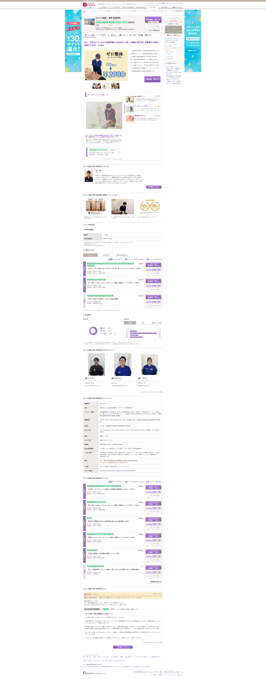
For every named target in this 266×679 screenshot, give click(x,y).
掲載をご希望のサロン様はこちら (173, 672)
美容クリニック (177, 7)
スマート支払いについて (172, 67)
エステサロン (165, 7)
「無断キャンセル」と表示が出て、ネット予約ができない (173, 82)
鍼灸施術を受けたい (156, 656)
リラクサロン (152, 7)
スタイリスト (169, 52)
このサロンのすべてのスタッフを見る (152, 392)
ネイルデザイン (170, 58)
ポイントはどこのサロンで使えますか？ (173, 73)
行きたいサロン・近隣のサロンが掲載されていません (173, 69)
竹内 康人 (91, 378)
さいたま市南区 (114, 656)
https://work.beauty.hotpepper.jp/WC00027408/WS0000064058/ (118, 470)
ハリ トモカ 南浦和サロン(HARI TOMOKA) (140, 666)
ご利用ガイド (180, 674)
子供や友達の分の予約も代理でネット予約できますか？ (173, 77)
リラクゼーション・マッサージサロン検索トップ (102, 11)
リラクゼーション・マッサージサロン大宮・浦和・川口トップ (155, 11)
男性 (143, 323)
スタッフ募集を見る (154, 30)
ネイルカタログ (140, 7)
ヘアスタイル (116, 7)
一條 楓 (143, 378)
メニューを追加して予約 (154, 269)
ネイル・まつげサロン (128, 7)
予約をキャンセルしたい (172, 80)
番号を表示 (103, 403)
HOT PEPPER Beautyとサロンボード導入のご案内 (148, 672)
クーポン (168, 54)
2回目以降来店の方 (122, 255)
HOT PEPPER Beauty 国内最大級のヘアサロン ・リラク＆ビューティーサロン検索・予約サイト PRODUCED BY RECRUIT (89, 5)
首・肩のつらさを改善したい (142, 656)
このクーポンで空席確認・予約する (153, 264)
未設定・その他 (156, 323)
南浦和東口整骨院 (107, 666)
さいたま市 (105, 656)
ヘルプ (181, 3)
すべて (91, 255)
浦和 (95, 656)
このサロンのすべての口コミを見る (153, 642)
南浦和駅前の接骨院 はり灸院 (95, 666)
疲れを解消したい (129, 656)
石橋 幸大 (118, 378)
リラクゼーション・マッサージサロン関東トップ (127, 11)
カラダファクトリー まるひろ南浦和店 (120, 666)
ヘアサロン (104, 7)
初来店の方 (106, 255)
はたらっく (85, 666)
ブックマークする (154, 26)
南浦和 (121, 656)
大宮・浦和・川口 (87, 656)
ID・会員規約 (154, 674)
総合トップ (85, 11)
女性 (130, 323)
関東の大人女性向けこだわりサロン (91, 660)
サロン (167, 50)
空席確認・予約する (153, 21)
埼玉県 (99, 656)
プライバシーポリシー (169, 674)
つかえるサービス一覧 (171, 40)
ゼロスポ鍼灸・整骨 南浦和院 (108, 18)
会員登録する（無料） (173, 24)
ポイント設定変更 (170, 42)
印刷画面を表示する (155, 581)
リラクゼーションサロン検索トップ (158, 3)
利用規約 (161, 674)
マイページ (174, 3)
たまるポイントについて (172, 38)
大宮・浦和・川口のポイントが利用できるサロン (113, 660)
